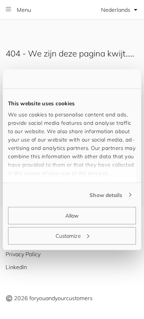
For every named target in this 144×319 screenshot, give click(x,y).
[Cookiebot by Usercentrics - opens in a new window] (105, 78)
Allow (72, 215)
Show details (105, 194)
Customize (68, 235)
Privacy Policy (23, 254)
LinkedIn (16, 267)
